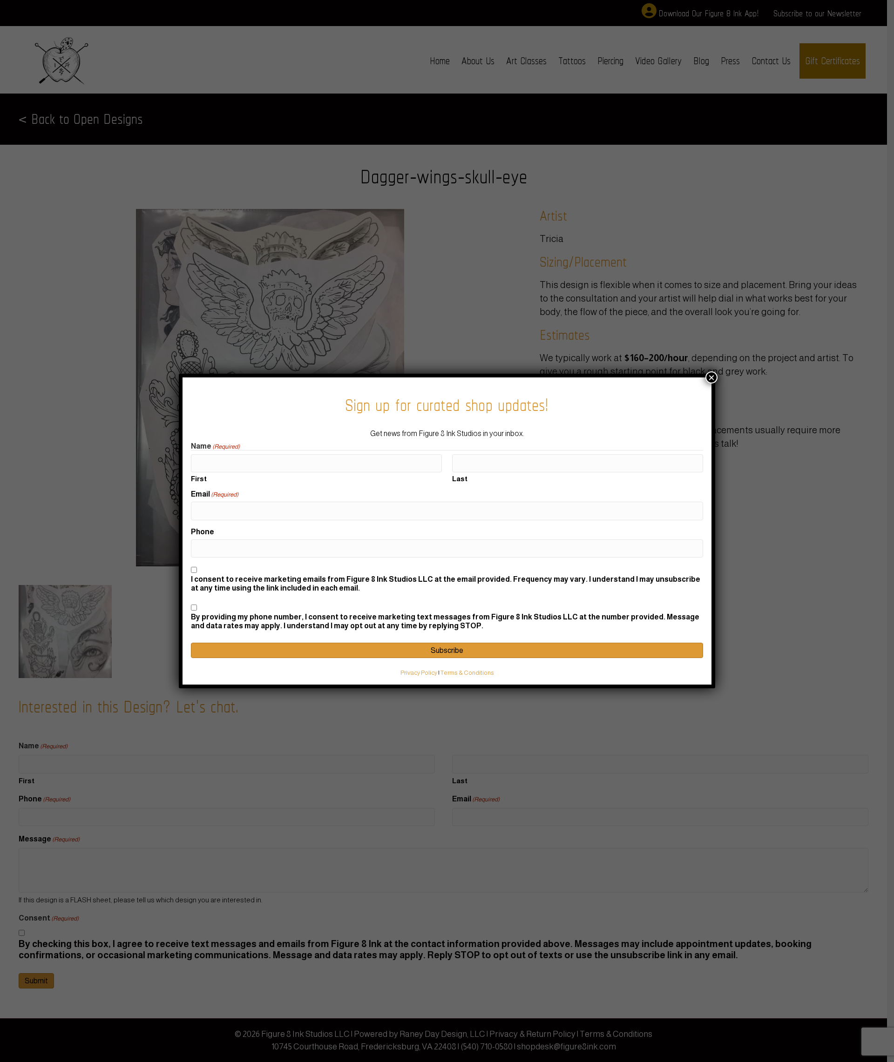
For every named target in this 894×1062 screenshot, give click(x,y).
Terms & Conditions (467, 672)
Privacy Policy (418, 672)
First (199, 479)
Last (459, 479)
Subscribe (447, 650)
